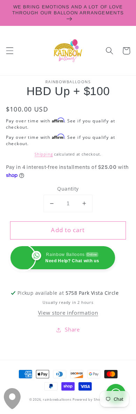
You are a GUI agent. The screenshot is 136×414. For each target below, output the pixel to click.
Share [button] (72, 329)
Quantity (68, 188)
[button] (9, 50)
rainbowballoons (57, 399)
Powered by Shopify (90, 399)
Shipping (44, 154)
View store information (68, 312)
